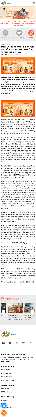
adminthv (17, 54)
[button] (34, 3)
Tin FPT (10, 22)
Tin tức (3, 22)
